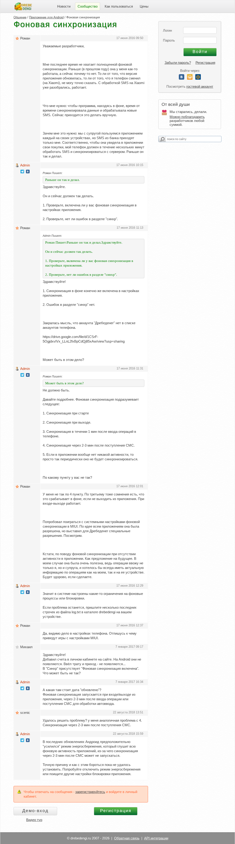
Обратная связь (127, 838)
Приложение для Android (46, 17)
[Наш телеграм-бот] (22, 172)
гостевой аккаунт (199, 86)
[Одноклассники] (189, 78)
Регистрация (205, 63)
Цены (144, 6)
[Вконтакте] (181, 78)
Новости (63, 6)
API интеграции (156, 838)
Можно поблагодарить (187, 117)
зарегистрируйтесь (90, 792)
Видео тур (34, 820)
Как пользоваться (119, 6)
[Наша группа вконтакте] (28, 172)
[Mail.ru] (198, 78)
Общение (20, 17)
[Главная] (23, 6)
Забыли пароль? (178, 63)
